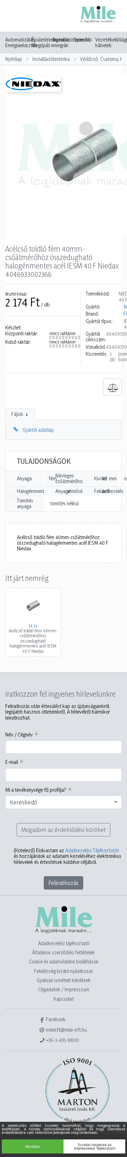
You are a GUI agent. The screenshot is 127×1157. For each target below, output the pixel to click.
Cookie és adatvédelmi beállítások (63, 962)
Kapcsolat (64, 999)
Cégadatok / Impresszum (63, 989)
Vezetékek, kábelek (106, 42)
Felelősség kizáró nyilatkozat (63, 971)
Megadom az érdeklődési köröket (63, 829)
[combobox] (63, 802)
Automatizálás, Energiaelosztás (21, 42)
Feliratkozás (63, 882)
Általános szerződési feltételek (63, 952)
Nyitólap (13, 59)
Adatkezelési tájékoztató (63, 943)
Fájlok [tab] (19, 414)
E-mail (11, 762)
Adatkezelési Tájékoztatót (92, 850)
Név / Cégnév (19, 735)
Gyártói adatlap (38, 430)
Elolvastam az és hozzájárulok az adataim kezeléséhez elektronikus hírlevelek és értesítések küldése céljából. (67, 856)
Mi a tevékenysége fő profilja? (35, 790)
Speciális (83, 40)
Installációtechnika (51, 59)
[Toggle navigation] (15, 17)
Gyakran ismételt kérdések (64, 980)
